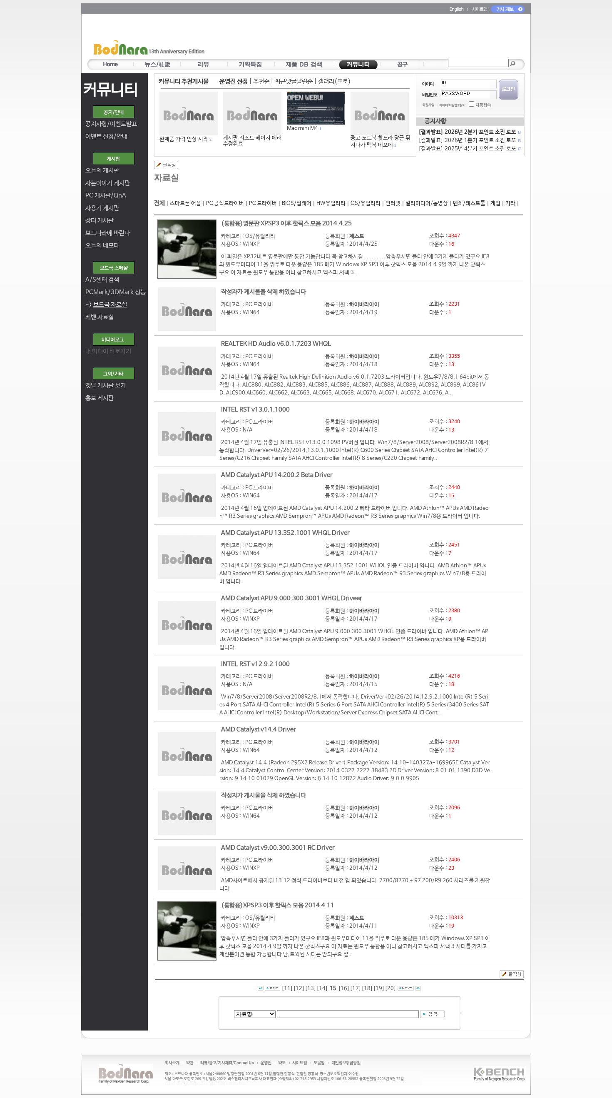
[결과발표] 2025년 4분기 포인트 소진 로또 (469, 149)
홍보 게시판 (99, 398)
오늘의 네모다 (102, 245)
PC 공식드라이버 (225, 203)
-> (106, 304)
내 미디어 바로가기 (108, 351)
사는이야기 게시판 (107, 183)
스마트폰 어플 (185, 203)
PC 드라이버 (263, 203)
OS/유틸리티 (366, 203)
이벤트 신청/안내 (106, 136)
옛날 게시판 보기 (105, 385)
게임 (495, 203)
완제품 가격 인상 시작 (183, 139)
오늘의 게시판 (102, 170)
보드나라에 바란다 (107, 233)
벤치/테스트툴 (469, 203)
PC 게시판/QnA (105, 195)
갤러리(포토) (334, 81)
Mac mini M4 (302, 128)
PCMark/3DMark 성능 (115, 292)
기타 (510, 203)
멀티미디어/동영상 (427, 203)
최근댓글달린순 (294, 81)
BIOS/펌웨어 (296, 203)
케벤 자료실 (99, 317)
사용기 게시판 (102, 208)
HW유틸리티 (331, 203)
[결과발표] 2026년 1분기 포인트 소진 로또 (469, 140)
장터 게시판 (99, 220)
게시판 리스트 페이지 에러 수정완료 (252, 141)
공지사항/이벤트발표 (111, 123)
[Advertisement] (354, 38)
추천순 (261, 81)
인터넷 (393, 203)
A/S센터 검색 (102, 279)
